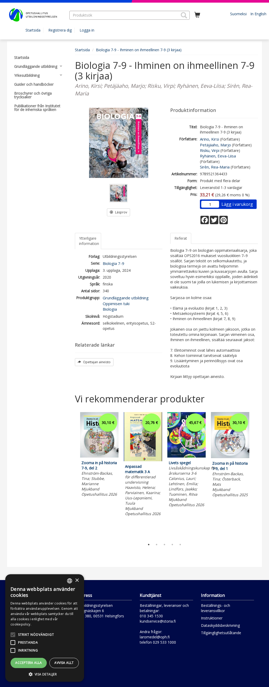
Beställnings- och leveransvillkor (215, 608)
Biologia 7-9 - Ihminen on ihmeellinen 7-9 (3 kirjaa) (139, 49)
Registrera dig (60, 30)
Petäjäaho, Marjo (215, 144)
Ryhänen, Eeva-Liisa (218, 155)
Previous (73, 475)
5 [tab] (180, 544)
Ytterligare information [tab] (89, 241)
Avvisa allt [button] (64, 662)
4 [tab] (172, 544)
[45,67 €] (186, 456)
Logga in (87, 30)
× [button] (77, 580)
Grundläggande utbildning (126, 297)
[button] (184, 15)
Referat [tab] (180, 238)
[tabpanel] (99, 455)
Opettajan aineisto (96, 362)
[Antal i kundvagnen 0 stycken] (197, 15)
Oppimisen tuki (116, 303)
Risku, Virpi (209, 150)
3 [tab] (164, 544)
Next (255, 475)
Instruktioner (212, 618)
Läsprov (120, 212)
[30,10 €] (99, 456)
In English (258, 13)
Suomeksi (238, 13)
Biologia (110, 309)
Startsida (32, 30)
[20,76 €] (143, 459)
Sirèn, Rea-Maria (215, 167)
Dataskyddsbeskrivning (220, 625)
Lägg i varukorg (237, 204)
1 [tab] (148, 544)
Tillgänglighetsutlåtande (221, 632)
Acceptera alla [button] (28, 662)
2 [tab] (156, 544)
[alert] (44, 628)
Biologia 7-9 (113, 263)
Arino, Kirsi (209, 139)
